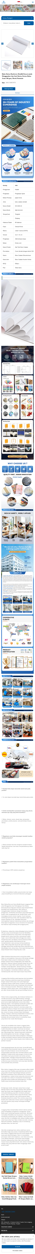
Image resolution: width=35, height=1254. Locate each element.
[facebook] (29, 2)
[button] (2, 44)
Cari (28, 23)
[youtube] (27, 2)
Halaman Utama (10, 10)
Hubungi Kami (9, 88)
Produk (19, 10)
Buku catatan (26, 10)
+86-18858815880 (8, 1212)
